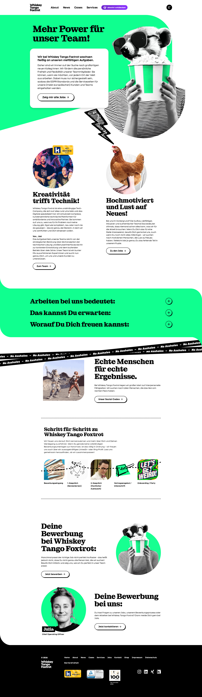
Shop (126, 657)
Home (67, 657)
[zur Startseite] (36, 7)
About (55, 7)
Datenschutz (151, 657)
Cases (78, 7)
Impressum (137, 657)
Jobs (109, 657)
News (66, 7)
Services (92, 7)
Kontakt (118, 657)
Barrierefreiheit (71, 663)
